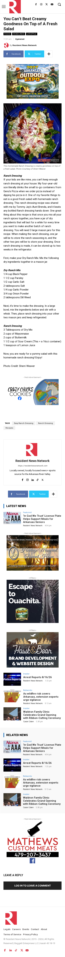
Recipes (9, 428)
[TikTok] (37, 479)
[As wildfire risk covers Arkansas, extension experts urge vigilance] (12, 695)
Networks (27, 690)
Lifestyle (31, 34)
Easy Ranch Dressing (23, 423)
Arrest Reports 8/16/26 (37, 677)
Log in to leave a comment (32, 885)
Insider (26, 674)
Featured (27, 512)
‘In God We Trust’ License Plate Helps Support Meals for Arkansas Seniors (42, 519)
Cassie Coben (28, 721)
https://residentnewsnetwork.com (32, 466)
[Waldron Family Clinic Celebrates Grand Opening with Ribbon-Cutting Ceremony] (12, 713)
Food (7, 34)
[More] (49, 53)
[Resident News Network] (14, 6)
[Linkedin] (32, 479)
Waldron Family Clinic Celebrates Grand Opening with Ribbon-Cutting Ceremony (42, 715)
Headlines (18, 34)
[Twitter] (46, 4)
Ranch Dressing (45, 423)
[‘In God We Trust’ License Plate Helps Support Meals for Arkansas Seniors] (12, 517)
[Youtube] (52, 4)
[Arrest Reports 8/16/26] (12, 679)
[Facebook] (36, 4)
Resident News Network (24, 45)
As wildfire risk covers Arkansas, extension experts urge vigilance (40, 696)
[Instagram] (41, 4)
